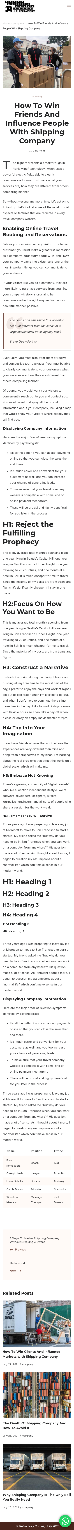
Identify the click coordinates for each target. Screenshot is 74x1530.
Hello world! (17, 1263)
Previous (20, 1249)
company (37, 96)
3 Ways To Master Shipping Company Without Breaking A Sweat (34, 1240)
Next (13, 1270)
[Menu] (69, 6)
